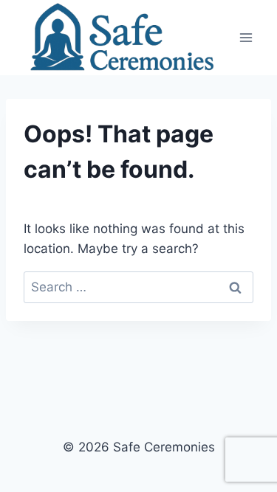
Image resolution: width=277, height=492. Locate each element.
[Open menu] (245, 37)
